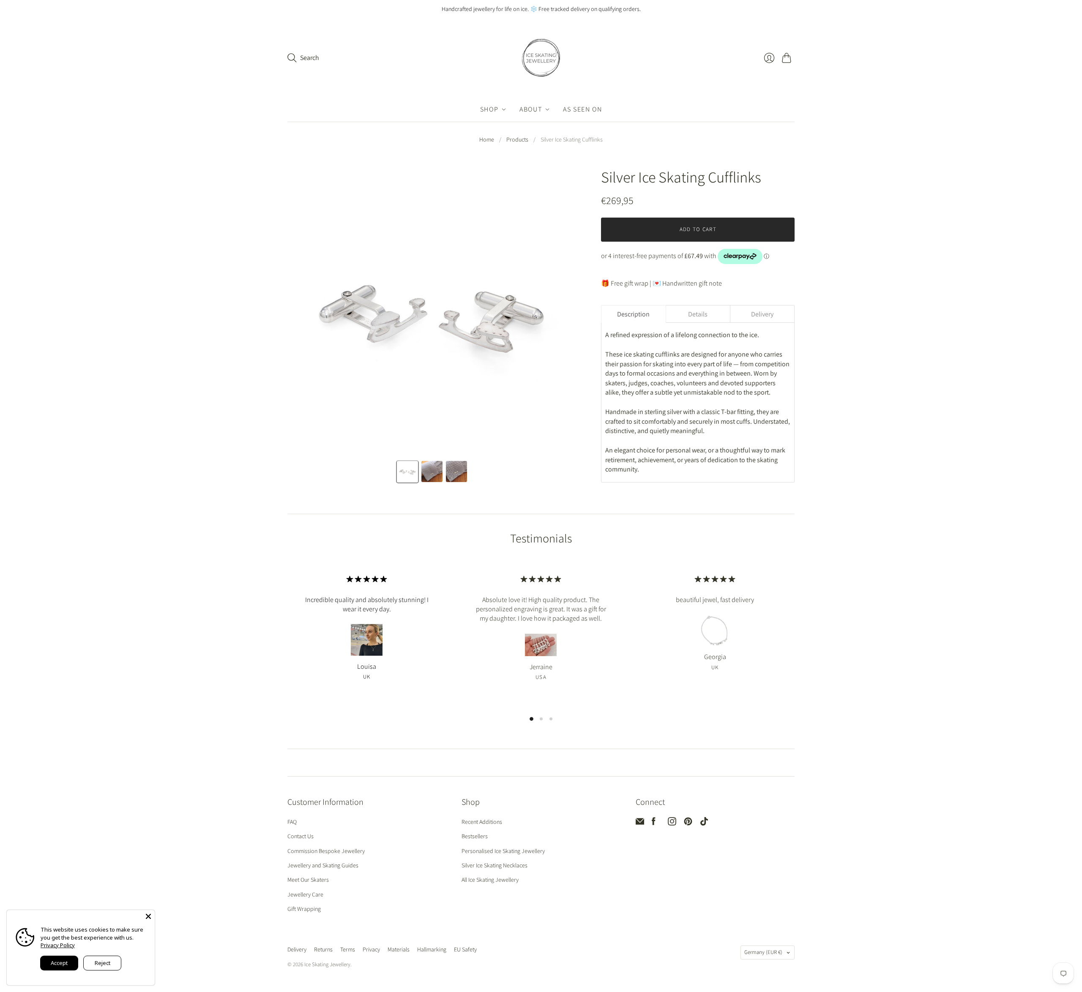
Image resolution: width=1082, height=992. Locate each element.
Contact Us (300, 836)
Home (486, 139)
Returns (323, 949)
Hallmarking (431, 949)
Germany (763, 952)
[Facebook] (654, 823)
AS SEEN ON (582, 109)
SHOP (489, 109)
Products (517, 139)
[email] (640, 823)
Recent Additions (482, 822)
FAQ (292, 822)
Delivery (296, 949)
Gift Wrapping (304, 909)
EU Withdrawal (503, 950)
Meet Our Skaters (308, 879)
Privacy (371, 949)
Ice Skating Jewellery (327, 964)
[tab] (633, 314)
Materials (399, 949)
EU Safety (465, 949)
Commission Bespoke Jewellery (326, 851)
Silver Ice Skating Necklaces (494, 865)
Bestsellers (475, 836)
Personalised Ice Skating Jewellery (503, 851)
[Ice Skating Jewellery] (541, 58)
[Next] (565, 314)
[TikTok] (704, 823)
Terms (347, 949)
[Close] (148, 916)
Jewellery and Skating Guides (322, 865)
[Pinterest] (688, 823)
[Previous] (299, 314)
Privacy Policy (58, 945)
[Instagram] (672, 823)
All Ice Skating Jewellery (490, 879)
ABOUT (530, 109)
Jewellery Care (305, 894)
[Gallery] (432, 326)
